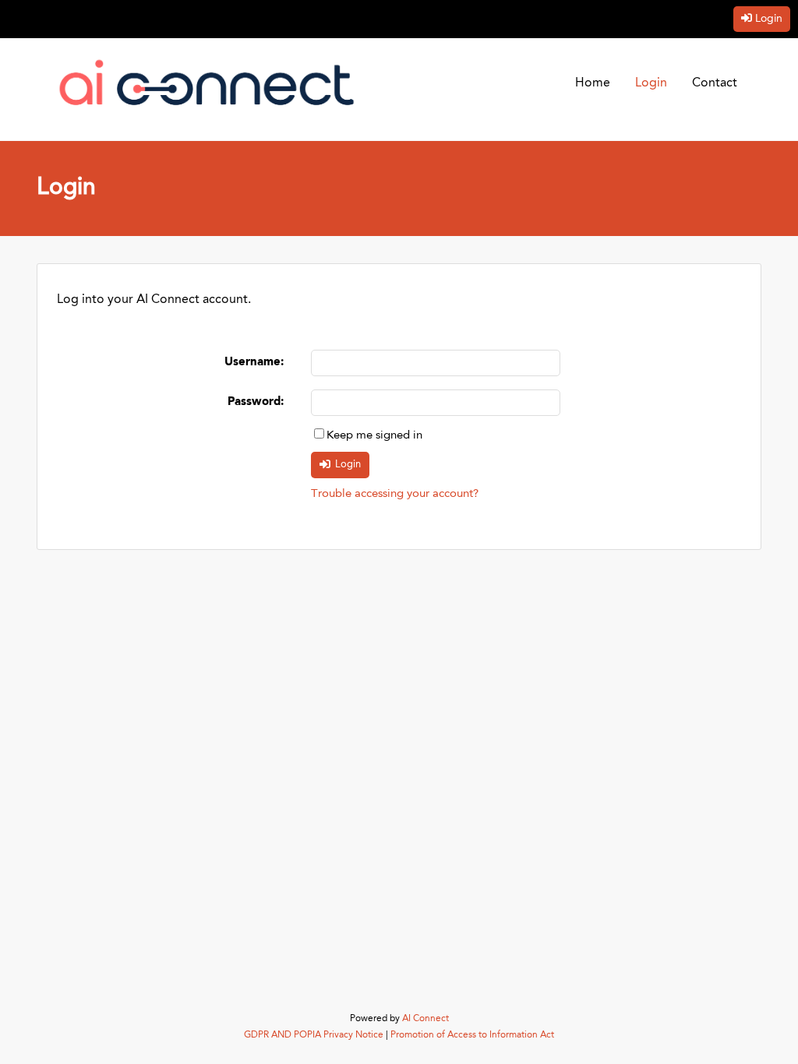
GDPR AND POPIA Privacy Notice (313, 1035)
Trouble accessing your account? (394, 494)
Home (592, 83)
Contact (714, 83)
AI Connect (425, 1018)
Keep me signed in (374, 436)
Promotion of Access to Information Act (472, 1035)
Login (768, 18)
